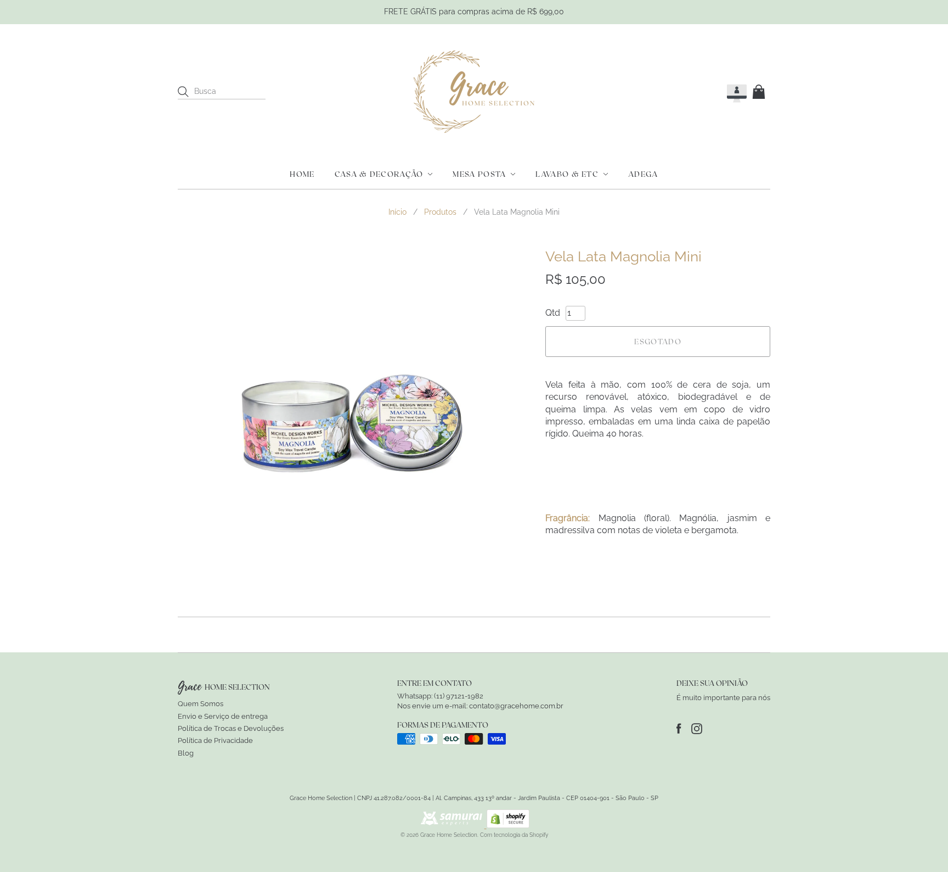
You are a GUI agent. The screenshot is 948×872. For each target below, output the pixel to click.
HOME (302, 174)
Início (397, 212)
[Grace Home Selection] (474, 92)
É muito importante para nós (723, 698)
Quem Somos (200, 704)
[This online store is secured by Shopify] (508, 825)
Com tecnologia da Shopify (514, 835)
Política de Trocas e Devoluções (231, 728)
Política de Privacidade (215, 740)
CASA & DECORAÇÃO (379, 174)
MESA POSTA (479, 174)
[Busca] (183, 91)
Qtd (552, 313)
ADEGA (643, 174)
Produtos (440, 212)
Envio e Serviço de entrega (223, 716)
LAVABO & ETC (567, 174)
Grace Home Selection (448, 835)
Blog (186, 753)
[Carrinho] (761, 91)
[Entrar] (727, 91)
